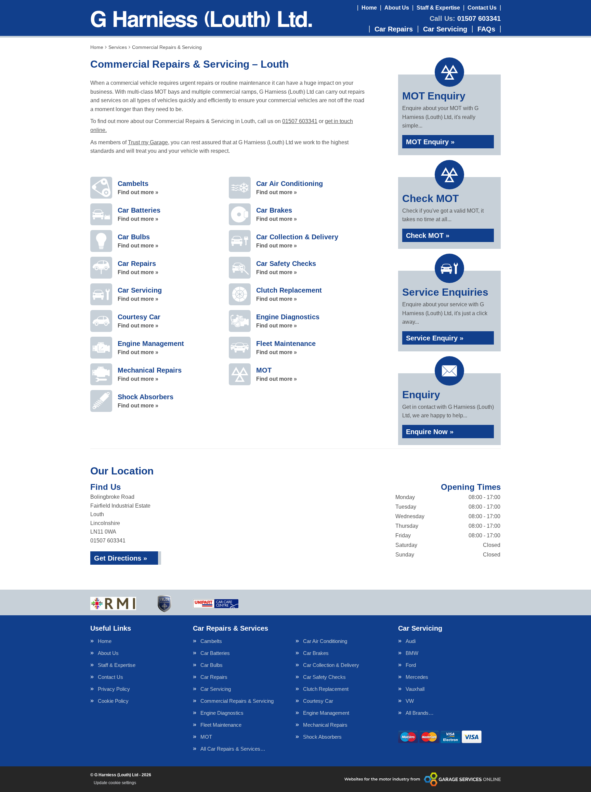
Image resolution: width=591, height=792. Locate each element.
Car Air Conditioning (325, 641)
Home (369, 8)
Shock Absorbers (322, 736)
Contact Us (482, 8)
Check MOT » (427, 235)
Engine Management (326, 712)
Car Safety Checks (324, 677)
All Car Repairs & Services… (232, 748)
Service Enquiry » (434, 338)
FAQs (486, 29)
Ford (411, 665)
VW (410, 700)
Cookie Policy (113, 700)
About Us (396, 8)
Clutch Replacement (326, 689)
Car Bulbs (211, 665)
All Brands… (420, 712)
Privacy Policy (114, 689)
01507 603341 (465, 18)
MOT (206, 736)
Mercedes (417, 677)
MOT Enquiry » (430, 142)
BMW (412, 653)
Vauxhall (415, 689)
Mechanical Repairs (325, 724)
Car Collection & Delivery (331, 665)
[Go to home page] (201, 18)
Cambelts (211, 641)
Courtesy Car (318, 700)
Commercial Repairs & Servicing (237, 700)
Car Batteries (215, 653)
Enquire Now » (430, 431)
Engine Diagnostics (222, 712)
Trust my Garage (148, 142)
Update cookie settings (115, 782)
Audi (411, 641)
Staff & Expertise (438, 8)
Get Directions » (120, 558)
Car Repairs (394, 29)
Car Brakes (316, 653)
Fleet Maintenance (220, 724)
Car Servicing (445, 29)
